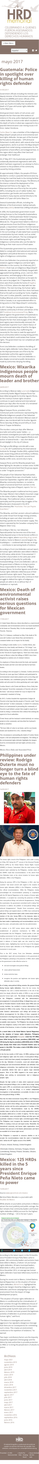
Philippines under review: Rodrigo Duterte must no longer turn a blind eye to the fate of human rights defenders (19, 769)
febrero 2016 (9, 1422)
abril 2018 (8, 1380)
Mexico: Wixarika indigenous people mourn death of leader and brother (19, 373)
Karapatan (21, 1037)
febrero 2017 (9, 1410)
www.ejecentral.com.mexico (16, 1193)
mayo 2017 (8, 1402)
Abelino (3, 268)
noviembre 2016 (10, 1415)
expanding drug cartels (28, 537)
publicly (11, 207)
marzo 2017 (8, 1407)
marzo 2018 (8, 1382)
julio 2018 (8, 1377)
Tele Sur (33, 487)
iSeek (37, 1453)
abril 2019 (8, 1370)
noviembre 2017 (10, 1390)
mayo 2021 (8, 1360)
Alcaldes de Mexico (7, 1199)
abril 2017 (8, 1405)
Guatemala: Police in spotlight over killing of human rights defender (18, 76)
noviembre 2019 (10, 1362)
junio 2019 (8, 1367)
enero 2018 (8, 1385)
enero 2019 (8, 1375)
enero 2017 (8, 1412)
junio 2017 (8, 1400)
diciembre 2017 (10, 1387)
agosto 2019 (9, 1365)
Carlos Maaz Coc (6, 132)
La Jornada (25, 391)
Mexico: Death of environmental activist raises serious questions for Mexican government (18, 601)
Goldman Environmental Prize (16, 312)
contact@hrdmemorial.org (28, 1448)
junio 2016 (8, 1420)
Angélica (32, 283)
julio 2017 (8, 1397)
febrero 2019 (9, 1372)
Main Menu (8, 43)
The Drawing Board (25, 1455)
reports (19, 645)
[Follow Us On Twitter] (36, 50)
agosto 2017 (9, 1395)
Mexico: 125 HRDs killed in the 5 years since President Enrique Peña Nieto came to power (18, 1171)
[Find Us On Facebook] (33, 50)
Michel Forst (18, 1284)
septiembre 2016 (10, 1417)
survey (2, 449)
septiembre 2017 (10, 1392)
